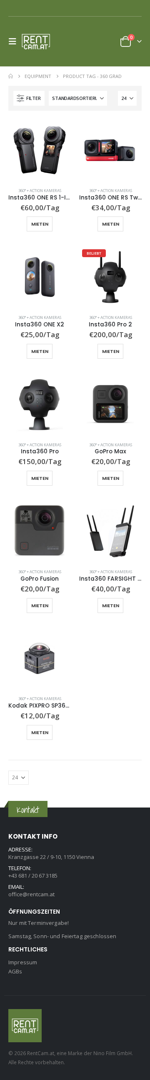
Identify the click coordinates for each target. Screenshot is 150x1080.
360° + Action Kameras (39, 190)
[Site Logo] (38, 41)
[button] (15, 41)
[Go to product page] (39, 150)
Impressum (22, 962)
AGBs (15, 971)
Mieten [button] (39, 224)
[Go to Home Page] (10, 76)
